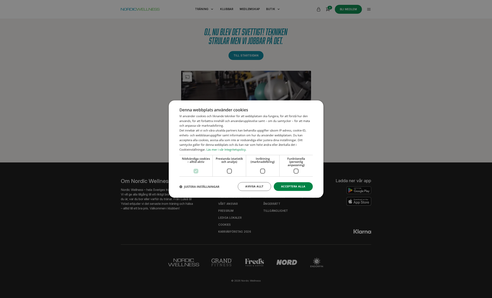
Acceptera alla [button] (293, 186)
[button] (199, 186)
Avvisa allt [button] (254, 186)
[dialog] (246, 149)
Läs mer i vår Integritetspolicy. (226, 149)
